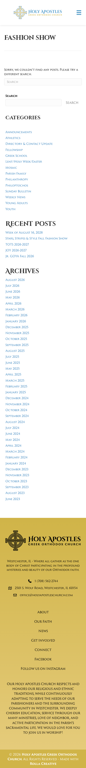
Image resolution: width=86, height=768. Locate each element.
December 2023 (16, 469)
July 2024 (12, 428)
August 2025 (15, 351)
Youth (10, 209)
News (43, 630)
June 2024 (12, 433)
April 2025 (13, 374)
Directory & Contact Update (29, 144)
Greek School (16, 155)
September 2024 (17, 416)
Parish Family (15, 173)
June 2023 (12, 499)
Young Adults (16, 203)
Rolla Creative (43, 763)
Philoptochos (16, 185)
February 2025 (16, 386)
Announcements (18, 132)
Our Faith (43, 621)
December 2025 (16, 327)
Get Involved (43, 640)
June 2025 (12, 362)
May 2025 (12, 368)
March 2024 (15, 451)
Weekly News (15, 197)
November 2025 (17, 333)
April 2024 (13, 445)
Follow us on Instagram (43, 668)
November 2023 (17, 475)
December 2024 (17, 398)
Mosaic (11, 167)
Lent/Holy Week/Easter (23, 161)
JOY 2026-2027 (16, 250)
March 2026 (15, 309)
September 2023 (17, 487)
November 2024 (17, 404)
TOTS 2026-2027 (17, 244)
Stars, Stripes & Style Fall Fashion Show (36, 238)
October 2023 (16, 481)
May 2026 (12, 297)
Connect (43, 649)
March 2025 (14, 380)
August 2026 (15, 280)
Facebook (43, 659)
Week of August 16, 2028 (24, 232)
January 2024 (15, 463)
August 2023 (15, 493)
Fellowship (14, 150)
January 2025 (15, 392)
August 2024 (15, 422)
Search (11, 96)
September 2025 (17, 345)
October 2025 (16, 339)
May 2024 (12, 439)
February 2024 (16, 457)
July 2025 (12, 356)
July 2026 (12, 285)
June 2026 (12, 291)
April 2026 (13, 303)
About (43, 612)
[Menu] (79, 12)
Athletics (12, 138)
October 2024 (16, 410)
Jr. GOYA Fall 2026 (19, 256)
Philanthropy (16, 179)
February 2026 (16, 315)
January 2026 (15, 321)
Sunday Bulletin (18, 191)
